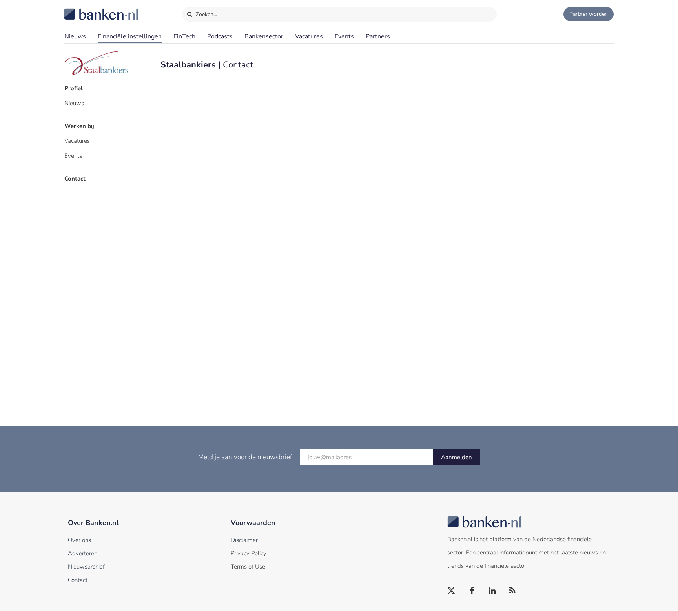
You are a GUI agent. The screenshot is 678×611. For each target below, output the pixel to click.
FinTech (184, 36)
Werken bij (79, 126)
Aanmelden (456, 457)
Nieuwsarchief (86, 567)
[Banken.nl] (82, 9)
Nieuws (75, 36)
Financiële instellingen (130, 36)
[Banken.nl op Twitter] (451, 591)
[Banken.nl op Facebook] (472, 591)
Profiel (73, 88)
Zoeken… (205, 14)
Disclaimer (244, 540)
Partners (378, 36)
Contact (75, 178)
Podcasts (220, 36)
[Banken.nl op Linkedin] (492, 591)
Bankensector (263, 36)
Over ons (79, 540)
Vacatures (309, 36)
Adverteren (82, 553)
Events (344, 36)
